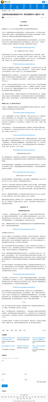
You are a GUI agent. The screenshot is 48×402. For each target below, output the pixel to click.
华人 (24, 330)
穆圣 (11, 6)
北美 (3, 330)
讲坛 (17, 6)
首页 (4, 5)
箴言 (24, 8)
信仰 (30, 5)
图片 (11, 8)
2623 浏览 (44, 17)
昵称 (26, 374)
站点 (3, 379)
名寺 (37, 8)
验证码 (26, 379)
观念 (17, 8)
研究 (16, 330)
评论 (3, 360)
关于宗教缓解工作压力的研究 (8, 349)
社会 (30, 6)
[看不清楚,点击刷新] (41, 382)
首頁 (9, 10)
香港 (11, 5)
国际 (17, 5)
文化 (30, 8)
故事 (37, 6)
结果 (20, 330)
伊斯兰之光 (25, 394)
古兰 (4, 6)
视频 (4, 8)
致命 (7, 330)
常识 (37, 5)
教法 (43, 5)
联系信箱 (14, 401)
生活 (24, 6)
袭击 (12, 330)
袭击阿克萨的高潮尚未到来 (23, 339)
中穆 (24, 5)
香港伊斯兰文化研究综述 (22, 347)
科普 (43, 8)
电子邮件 (4, 374)
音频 (43, 6)
